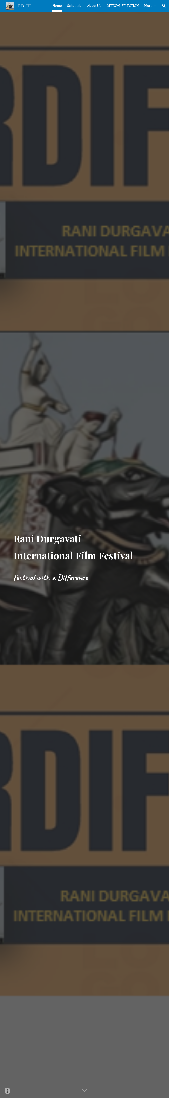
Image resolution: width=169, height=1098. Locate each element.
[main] (78, 545)
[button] (164, 6)
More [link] (148, 6)
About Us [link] (94, 6)
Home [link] (57, 6)
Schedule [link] (74, 6)
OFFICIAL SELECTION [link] (123, 6)
